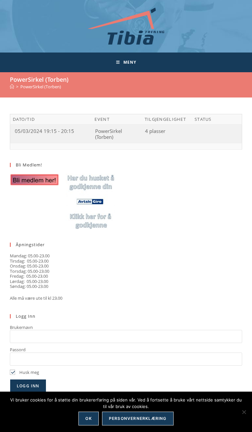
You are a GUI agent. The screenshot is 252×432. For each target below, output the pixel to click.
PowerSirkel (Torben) (40, 87)
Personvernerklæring (138, 418)
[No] (244, 412)
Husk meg (28, 372)
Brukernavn (21, 327)
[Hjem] (12, 87)
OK (88, 418)
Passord (18, 350)
